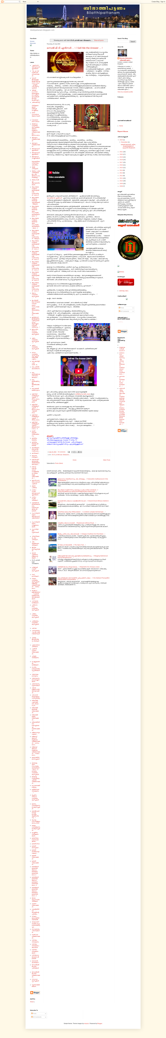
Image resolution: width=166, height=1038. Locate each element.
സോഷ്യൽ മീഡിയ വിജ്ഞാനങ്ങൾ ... (36, 974)
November (124, 142)
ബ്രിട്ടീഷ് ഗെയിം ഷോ (82, 394)
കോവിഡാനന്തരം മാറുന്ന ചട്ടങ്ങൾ (36, 482)
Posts (122, 308)
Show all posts (99, 40)
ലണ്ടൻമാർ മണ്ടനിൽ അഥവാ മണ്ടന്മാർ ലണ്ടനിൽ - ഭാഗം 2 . (35, 871)
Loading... (121, 322)
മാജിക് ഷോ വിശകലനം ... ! (35, 791)
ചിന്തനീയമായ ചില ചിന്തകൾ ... (35, 538)
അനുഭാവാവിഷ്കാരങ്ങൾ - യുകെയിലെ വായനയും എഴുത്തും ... (36, 161)
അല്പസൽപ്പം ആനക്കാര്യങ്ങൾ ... (36, 182)
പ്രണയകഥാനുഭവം (35, 675)
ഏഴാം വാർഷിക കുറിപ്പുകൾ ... (35, 348)
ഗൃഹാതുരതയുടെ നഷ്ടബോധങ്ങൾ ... (36, 524)
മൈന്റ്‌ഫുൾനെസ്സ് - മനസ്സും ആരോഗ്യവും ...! (35, 814)
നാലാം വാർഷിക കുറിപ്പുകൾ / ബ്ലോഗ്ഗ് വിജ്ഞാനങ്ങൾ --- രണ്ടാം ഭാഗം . (36, 583)
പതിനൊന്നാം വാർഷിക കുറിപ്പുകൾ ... (35, 608)
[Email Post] (68, 452)
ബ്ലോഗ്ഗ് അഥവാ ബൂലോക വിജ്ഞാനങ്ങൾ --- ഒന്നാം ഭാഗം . (36, 740)
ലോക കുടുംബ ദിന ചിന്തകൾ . (36, 899)
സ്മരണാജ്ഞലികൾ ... (36, 985)
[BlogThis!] (74, 452)
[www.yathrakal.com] (127, 299)
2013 (121, 173)
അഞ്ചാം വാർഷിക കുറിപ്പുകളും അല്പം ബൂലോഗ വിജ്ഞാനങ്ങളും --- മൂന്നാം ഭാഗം (36, 129)
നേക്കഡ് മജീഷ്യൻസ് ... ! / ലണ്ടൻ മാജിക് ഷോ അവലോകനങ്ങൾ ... (36, 595)
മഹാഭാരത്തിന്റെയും (36, 786)
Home (74, 460)
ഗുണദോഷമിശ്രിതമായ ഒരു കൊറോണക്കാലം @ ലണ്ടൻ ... (36, 507)
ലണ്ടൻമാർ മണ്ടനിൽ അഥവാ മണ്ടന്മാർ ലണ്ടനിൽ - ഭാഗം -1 (35, 892)
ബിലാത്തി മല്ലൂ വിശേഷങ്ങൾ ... (35, 717)
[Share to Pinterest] (81, 452)
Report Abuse (123, 131)
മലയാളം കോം (123, 291)
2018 (121, 159)
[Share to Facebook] (79, 452)
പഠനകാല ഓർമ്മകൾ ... (36, 601)
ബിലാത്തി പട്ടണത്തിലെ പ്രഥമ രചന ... (35, 703)
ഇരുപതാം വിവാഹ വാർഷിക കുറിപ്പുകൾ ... (35, 333)
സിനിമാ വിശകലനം (35, 941)
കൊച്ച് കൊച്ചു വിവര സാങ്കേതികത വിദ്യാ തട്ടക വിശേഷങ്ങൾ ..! (35, 472)
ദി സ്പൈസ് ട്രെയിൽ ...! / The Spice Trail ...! (71, 545)
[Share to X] (77, 452)
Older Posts (106, 460)
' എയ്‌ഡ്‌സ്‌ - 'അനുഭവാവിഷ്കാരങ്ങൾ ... (36, 67)
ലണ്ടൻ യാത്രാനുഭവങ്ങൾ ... (35, 851)
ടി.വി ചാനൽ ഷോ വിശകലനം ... (61, 454)
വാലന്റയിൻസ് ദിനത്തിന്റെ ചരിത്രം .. (35, 911)
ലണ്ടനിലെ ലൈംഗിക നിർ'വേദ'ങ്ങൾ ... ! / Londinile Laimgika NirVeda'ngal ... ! (81, 512)
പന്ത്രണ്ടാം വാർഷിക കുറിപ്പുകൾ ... (35, 623)
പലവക (34, 628)
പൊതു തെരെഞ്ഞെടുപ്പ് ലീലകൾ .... (36, 669)
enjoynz (86, 1023)
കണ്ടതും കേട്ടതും (34, 439)
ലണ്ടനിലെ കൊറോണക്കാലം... (35, 839)
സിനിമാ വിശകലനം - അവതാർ (36, 945)
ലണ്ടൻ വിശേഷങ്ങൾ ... (35, 862)
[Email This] (72, 452)
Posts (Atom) (59, 463)
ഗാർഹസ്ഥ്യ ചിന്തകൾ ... (35, 498)
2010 (121, 181)
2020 (121, 154)
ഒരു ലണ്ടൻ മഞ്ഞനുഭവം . (36, 390)
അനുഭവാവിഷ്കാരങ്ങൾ (36, 149)
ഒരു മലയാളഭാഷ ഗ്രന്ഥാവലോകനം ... (36, 375)
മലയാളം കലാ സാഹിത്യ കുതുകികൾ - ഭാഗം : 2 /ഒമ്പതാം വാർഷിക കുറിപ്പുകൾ (35, 768)
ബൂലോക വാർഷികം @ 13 (122, 349)
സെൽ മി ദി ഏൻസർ (54, 198)
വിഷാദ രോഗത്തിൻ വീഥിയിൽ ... (35, 918)
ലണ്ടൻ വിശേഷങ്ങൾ (35, 857)
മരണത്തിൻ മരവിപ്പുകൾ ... (35, 759)
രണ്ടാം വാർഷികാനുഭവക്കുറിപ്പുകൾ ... (36, 828)
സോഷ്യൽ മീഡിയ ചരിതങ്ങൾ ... (35, 967)
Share (32, 1002)
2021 (121, 152)
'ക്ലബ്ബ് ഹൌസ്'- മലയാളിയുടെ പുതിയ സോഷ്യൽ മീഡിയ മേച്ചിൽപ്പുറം (35, 95)
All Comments (124, 311)
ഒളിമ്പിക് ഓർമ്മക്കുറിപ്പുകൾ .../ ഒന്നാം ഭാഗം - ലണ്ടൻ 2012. (35, 398)
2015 (121, 167)
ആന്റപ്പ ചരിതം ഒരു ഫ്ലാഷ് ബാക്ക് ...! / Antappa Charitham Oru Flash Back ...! (81, 534)
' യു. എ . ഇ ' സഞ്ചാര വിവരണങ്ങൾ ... (35, 73)
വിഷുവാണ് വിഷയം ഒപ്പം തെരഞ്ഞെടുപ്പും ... (36, 924)
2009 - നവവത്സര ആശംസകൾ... (36, 115)
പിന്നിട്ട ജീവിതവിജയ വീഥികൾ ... (35, 640)
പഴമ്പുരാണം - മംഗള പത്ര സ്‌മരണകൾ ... (36, 633)
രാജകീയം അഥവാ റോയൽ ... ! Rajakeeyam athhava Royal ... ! (77, 523)
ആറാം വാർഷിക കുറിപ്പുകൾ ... (35, 295)
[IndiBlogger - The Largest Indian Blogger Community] (126, 285)
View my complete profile (125, 92)
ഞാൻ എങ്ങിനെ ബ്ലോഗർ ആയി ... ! (35, 555)
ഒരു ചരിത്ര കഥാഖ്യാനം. (36, 368)
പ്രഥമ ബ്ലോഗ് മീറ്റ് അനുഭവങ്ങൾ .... (36, 690)
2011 (121, 178)
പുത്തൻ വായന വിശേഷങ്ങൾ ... (35, 651)
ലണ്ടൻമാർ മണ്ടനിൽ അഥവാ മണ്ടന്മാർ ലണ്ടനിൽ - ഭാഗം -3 (35, 881)
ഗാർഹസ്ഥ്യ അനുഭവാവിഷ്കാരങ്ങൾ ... (36, 492)
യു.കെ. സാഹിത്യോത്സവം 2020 (36, 821)
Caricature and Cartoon (35, 120)
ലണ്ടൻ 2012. (36, 844)
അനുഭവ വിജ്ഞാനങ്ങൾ (36, 139)
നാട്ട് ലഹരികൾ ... (36, 575)
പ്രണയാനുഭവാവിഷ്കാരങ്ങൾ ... (35, 680)
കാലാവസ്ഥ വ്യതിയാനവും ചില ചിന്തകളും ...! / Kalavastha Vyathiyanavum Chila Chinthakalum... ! (122, 363)
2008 (121, 186)
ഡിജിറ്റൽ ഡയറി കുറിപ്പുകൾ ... (35, 570)
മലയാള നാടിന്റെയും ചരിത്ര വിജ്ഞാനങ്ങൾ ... (36, 780)
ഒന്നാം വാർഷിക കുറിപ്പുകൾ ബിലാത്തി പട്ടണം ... (35, 356)
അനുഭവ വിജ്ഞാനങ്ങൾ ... (36, 144)
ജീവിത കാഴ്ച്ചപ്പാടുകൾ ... (36, 549)
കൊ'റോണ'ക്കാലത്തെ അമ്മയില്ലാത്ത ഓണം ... (36, 462)
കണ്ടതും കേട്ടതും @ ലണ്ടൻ (35, 443)
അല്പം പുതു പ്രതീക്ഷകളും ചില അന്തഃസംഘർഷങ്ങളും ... (36, 174)
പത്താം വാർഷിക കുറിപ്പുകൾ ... (35, 616)
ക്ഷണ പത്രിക (34, 486)
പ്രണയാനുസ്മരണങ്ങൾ (36, 684)
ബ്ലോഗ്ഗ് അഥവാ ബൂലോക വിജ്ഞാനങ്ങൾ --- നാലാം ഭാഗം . (36, 751)
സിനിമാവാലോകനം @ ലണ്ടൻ (35, 956)
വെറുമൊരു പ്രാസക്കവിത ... (35, 930)
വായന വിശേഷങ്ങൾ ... (35, 905)
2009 (121, 183)
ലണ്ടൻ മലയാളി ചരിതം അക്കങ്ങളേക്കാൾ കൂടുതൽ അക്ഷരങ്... (128, 146)
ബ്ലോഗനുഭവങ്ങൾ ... (36, 733)
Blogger (99, 1023)
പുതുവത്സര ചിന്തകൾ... (36, 645)
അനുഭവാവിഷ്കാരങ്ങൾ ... (36, 153)
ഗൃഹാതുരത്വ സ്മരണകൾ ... (35, 531)
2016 (121, 165)
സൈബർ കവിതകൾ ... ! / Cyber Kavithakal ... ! (122, 381)
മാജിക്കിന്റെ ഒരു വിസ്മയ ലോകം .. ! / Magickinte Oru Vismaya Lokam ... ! (80, 567)
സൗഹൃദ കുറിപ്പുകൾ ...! (35, 980)
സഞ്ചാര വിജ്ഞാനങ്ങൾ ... (36, 936)
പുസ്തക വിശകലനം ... (35, 657)
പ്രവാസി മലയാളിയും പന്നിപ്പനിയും (36, 696)
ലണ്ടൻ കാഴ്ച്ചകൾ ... (36, 846)
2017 (121, 162)
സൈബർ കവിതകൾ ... (36, 961)
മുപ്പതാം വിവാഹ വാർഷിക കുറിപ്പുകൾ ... (35, 798)
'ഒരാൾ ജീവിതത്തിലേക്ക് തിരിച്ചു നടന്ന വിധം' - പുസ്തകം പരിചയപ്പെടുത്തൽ (36, 83)
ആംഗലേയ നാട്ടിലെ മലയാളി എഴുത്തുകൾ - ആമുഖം (36, 201)
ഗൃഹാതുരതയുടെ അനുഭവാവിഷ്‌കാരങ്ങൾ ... (36, 516)
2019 (121, 157)
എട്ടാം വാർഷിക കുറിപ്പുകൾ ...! (35, 340)
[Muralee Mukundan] (31, 45)
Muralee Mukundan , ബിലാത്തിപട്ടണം (126, 59)
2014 (121, 170)
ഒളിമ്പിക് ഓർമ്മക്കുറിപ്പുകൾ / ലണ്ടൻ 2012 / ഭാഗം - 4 (36, 425)
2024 (121, 140)
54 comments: (62, 452)
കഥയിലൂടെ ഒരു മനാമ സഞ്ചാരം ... (36, 449)
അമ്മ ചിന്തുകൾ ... (35, 167)
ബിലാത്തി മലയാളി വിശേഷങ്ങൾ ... (35, 710)
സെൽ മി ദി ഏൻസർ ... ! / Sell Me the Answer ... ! (75, 48)
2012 (121, 175)
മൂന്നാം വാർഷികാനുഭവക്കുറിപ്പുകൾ (36, 806)
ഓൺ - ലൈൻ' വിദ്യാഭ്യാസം (35, 433)
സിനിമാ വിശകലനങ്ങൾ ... (35, 951)
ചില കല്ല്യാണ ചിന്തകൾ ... (35, 543)
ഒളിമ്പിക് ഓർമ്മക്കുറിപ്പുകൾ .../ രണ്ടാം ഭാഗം (36, 417)
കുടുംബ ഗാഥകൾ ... (35, 456)
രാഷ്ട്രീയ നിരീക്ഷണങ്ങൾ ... (35, 834)
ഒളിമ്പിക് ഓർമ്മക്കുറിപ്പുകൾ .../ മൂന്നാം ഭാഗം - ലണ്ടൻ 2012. (36, 409)
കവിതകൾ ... (36, 453)
